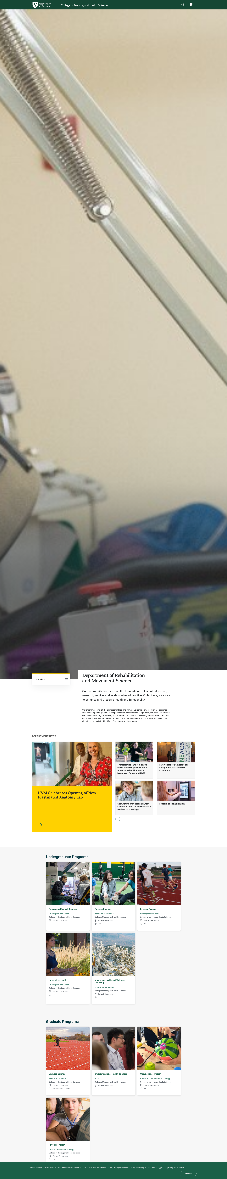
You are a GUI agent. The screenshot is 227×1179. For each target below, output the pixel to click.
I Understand (188, 1174)
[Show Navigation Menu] (191, 4)
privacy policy (178, 1168)
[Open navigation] (66, 679)
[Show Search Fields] (183, 4)
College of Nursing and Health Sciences (84, 5)
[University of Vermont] (26, 8)
